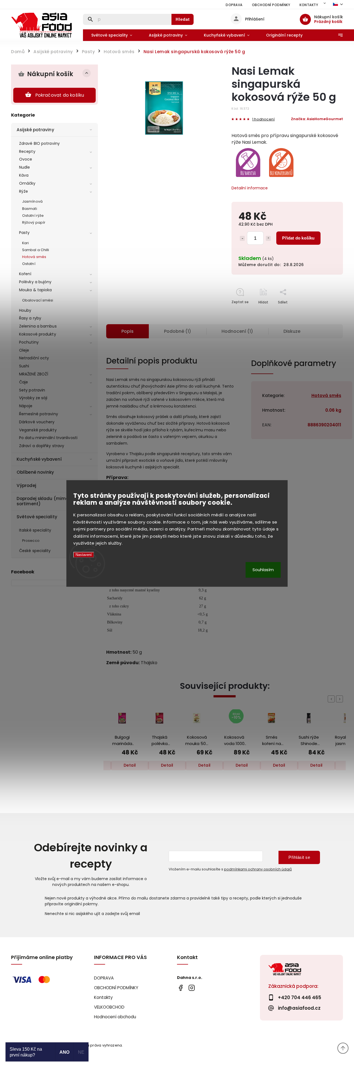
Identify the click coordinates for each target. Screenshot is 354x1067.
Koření (25, 274)
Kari (25, 243)
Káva (23, 175)
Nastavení (84, 555)
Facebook (180, 987)
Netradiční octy (34, 358)
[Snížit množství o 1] (242, 238)
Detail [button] (130, 765)
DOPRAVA (234, 4)
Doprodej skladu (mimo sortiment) (43, 501)
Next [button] (340, 699)
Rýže (23, 191)
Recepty (27, 151)
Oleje (24, 350)
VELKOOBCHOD (109, 1007)
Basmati (29, 208)
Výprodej (26, 485)
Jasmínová (32, 201)
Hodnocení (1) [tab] (237, 331)
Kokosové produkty (37, 334)
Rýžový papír (33, 222)
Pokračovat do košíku (59, 95)
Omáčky (27, 183)
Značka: (317, 119)
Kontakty (309, 4)
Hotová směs (34, 256)
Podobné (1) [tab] (177, 331)
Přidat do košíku (298, 238)
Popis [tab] (127, 331)
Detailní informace (249, 188)
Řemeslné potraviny (38, 414)
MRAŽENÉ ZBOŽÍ (33, 374)
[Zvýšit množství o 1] (268, 238)
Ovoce (25, 159)
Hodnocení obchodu (115, 1017)
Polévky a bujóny (35, 282)
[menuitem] (111, 35)
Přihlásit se (299, 857)
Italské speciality (35, 530)
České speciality (35, 550)
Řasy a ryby (30, 318)
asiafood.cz (191, 987)
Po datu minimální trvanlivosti (48, 437)
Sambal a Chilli (35, 250)
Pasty (24, 232)
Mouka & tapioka (35, 290)
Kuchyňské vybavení (39, 459)
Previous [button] (332, 699)
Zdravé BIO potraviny (39, 143)
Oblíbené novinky (35, 472)
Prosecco (31, 540)
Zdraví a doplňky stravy (41, 446)
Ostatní (28, 263)
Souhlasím (263, 570)
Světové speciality (37, 517)
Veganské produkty (38, 430)
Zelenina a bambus (38, 326)
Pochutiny (29, 342)
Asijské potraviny (35, 130)
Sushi (24, 366)
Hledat (183, 19)
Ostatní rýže (33, 215)
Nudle (24, 167)
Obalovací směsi (37, 300)
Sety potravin (32, 390)
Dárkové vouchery (37, 422)
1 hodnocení (263, 119)
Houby (25, 310)
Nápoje (26, 406)
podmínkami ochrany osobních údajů (258, 869)
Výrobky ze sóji (33, 398)
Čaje (23, 382)
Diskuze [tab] (291, 331)
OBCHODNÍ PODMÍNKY (271, 4)
